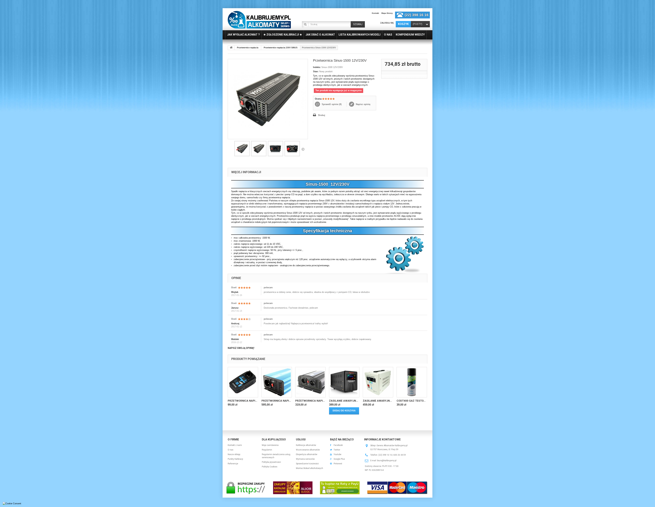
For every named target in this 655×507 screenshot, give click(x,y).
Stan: (315, 71)
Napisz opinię (362, 104)
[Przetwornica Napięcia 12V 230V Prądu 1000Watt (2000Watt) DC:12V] (276, 382)
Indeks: (317, 67)
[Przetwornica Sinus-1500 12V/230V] (242, 148)
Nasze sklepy (234, 454)
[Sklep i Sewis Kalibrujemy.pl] (259, 20)
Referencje (233, 463)
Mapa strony (387, 13)
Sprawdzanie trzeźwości (307, 463)
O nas (230, 450)
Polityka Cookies (269, 467)
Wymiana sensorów (305, 459)
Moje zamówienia (270, 445)
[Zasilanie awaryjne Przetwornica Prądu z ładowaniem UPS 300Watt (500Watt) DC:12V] (344, 382)
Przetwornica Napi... (242, 400)
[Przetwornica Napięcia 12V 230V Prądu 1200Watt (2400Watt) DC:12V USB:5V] (310, 382)
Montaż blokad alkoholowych (309, 468)
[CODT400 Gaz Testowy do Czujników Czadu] (412, 382)
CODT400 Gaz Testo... (411, 400)
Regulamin (267, 450)
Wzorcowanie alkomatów (308, 450)
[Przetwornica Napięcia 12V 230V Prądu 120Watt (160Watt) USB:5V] (243, 382)
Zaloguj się (387, 23)
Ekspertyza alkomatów (306, 454)
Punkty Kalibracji (235, 459)
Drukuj (321, 115)
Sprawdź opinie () (331, 104)
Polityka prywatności (271, 462)
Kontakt (375, 13)
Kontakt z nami (235, 445)
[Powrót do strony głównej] (231, 48)
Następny (303, 149)
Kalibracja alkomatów (306, 445)
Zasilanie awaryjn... (343, 400)
